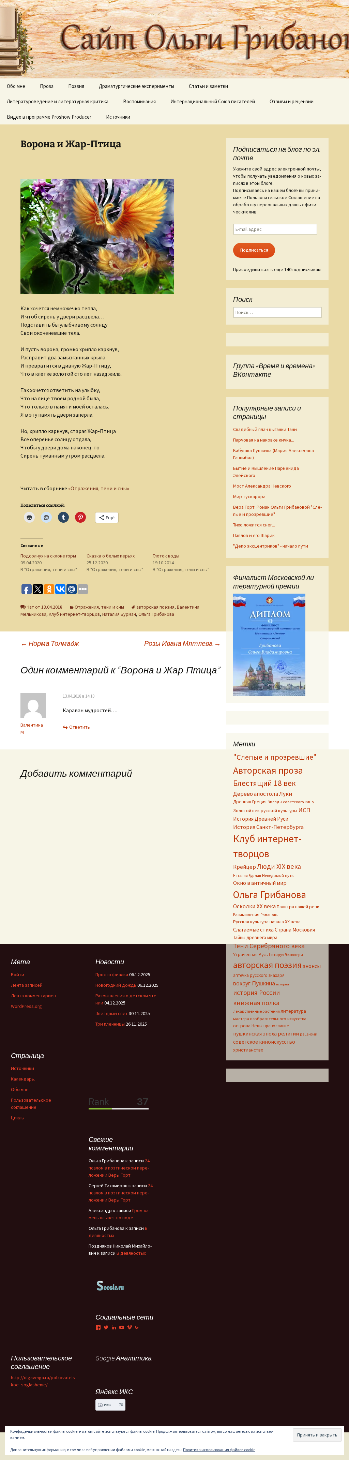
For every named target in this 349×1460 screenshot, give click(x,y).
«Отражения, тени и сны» (99, 488)
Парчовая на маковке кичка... (263, 440)
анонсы (312, 966)
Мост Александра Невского (262, 486)
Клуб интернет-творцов (74, 614)
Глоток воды (166, 556)
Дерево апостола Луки (262, 794)
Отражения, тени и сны (99, 607)
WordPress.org (26, 1006)
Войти (17, 974)
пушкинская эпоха (255, 1033)
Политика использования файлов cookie (219, 1449)
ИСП (304, 810)
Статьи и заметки (208, 86)
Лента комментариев (33, 996)
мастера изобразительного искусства (269, 1018)
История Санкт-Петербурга (268, 827)
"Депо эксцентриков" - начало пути (270, 546)
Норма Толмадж (49, 643)
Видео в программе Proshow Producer (49, 117)
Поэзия (76, 86)
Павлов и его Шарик (254, 535)
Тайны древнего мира (255, 937)
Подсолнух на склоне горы (48, 556)
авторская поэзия (155, 607)
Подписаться (254, 250)
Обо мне (16, 86)
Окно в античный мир (260, 883)
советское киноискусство (264, 1041)
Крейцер (244, 866)
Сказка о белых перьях (111, 556)
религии (288, 1033)
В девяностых (131, 1253)
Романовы (269, 914)
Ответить (79, 727)
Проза (47, 86)
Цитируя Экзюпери (286, 954)
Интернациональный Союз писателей (212, 101)
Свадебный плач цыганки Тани (265, 429)
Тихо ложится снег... (254, 525)
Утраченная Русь (250, 954)
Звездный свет (111, 1013)
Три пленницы (110, 1024)
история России (256, 992)
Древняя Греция (250, 802)
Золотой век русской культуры (265, 810)
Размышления (246, 914)
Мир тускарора (249, 496)
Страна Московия (295, 929)
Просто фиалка (111, 974)
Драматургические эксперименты (136, 86)
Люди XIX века (279, 866)
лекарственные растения (256, 1011)
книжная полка (256, 1002)
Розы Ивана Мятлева (182, 643)
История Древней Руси (260, 818)
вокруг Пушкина (254, 983)
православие (276, 1025)
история (282, 984)
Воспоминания (139, 101)
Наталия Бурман (119, 614)
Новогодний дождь (115, 985)
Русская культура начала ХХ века (267, 922)
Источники (118, 117)
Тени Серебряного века (269, 946)
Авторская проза (268, 770)
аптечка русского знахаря (259, 975)
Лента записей (27, 985)
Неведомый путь (277, 875)
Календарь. (23, 1079)
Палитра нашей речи (298, 907)
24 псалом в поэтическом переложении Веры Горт (119, 1168)
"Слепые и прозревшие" (275, 757)
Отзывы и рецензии (292, 101)
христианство (248, 1049)
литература (293, 1011)
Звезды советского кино (291, 801)
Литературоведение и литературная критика (57, 101)
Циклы (18, 1118)
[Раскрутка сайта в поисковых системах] (110, 1285)
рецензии (308, 1034)
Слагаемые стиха (253, 929)
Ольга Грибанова (156, 614)
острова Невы (247, 1026)
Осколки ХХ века (254, 906)
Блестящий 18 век (264, 783)
